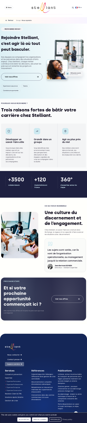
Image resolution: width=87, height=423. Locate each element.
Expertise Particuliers (13, 381)
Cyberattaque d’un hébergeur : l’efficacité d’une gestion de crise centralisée (43, 376)
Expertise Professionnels (14, 384)
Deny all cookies (39, 419)
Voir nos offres (11, 77)
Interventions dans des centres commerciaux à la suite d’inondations (42, 397)
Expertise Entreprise (13, 387)
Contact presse (13, 360)
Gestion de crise (11, 401)
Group (18, 20)
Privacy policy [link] (67, 419)
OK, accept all (24, 419)
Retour (10, 20)
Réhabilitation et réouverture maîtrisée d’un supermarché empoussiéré (42, 389)
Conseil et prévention (13, 374)
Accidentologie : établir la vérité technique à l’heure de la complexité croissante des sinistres (70, 397)
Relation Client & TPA (13, 394)
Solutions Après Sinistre (14, 397)
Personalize (55, 419)
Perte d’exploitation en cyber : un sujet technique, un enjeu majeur (69, 406)
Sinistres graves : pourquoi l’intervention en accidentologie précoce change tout (69, 389)
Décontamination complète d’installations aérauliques (41, 383)
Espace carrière (13, 364)
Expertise (8, 378)
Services (9, 370)
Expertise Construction (14, 390)
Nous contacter (13, 355)
